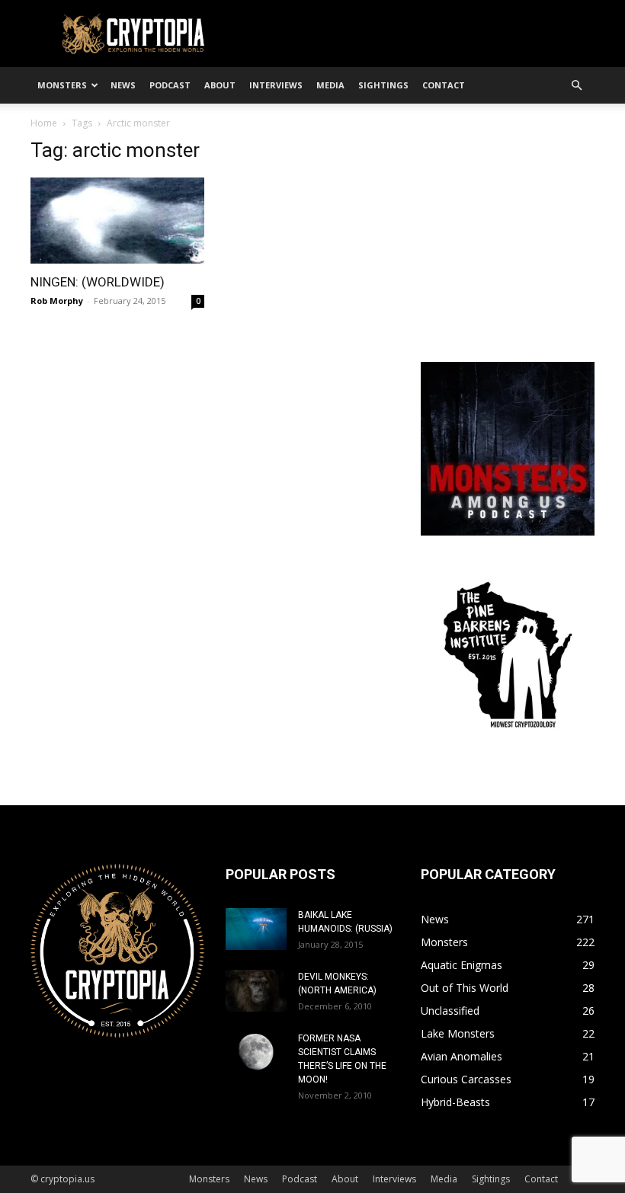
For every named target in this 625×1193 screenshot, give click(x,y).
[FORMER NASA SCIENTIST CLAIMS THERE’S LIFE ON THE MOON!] (256, 1052)
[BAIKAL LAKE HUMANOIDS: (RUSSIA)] (256, 929)
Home (43, 123)
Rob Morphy (56, 300)
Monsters (62, 85)
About (220, 85)
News (123, 85)
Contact (443, 85)
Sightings (383, 85)
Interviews (276, 85)
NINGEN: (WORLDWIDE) (97, 281)
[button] (576, 85)
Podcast (170, 85)
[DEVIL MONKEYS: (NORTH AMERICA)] (256, 991)
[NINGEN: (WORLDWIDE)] (117, 221)
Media (330, 85)
